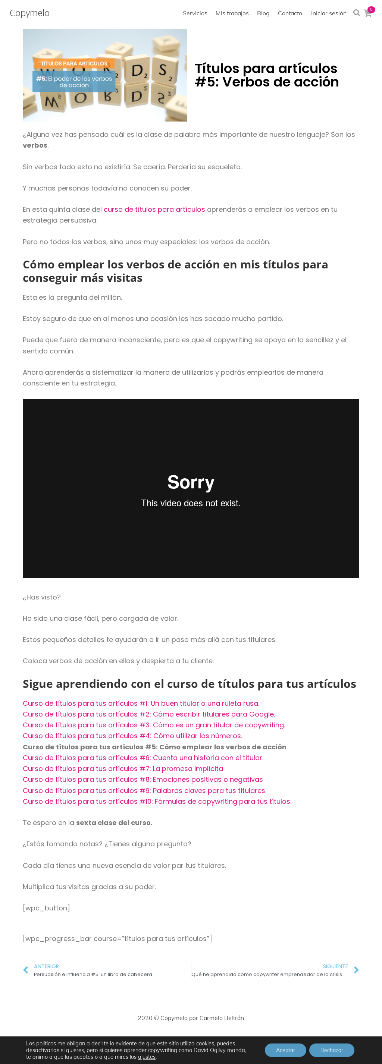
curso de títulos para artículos (154, 209)
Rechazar (331, 1050)
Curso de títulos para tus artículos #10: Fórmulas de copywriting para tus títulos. (157, 801)
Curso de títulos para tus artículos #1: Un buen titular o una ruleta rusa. (141, 703)
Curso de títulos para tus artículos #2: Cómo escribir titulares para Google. (149, 714)
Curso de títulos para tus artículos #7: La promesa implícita (123, 768)
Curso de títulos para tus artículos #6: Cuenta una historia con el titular (142, 757)
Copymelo (30, 13)
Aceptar (285, 1050)
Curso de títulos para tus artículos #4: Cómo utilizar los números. (132, 735)
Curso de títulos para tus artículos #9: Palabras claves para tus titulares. (144, 790)
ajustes (147, 1057)
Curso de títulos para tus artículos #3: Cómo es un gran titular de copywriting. (154, 725)
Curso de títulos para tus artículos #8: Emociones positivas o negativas (143, 779)
